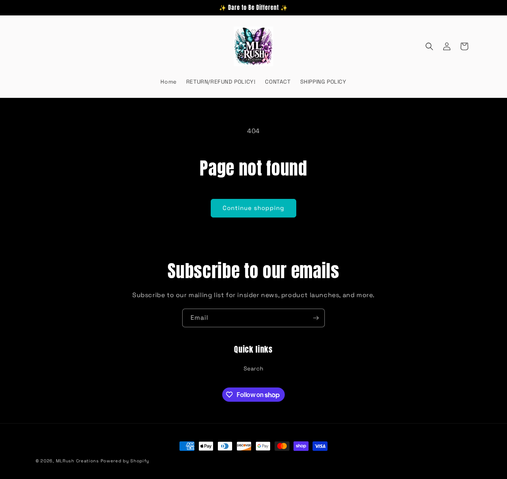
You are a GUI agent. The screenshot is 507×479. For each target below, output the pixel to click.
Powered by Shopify (125, 461)
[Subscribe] (315, 318)
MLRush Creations (77, 461)
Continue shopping (253, 208)
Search (254, 368)
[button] (429, 46)
